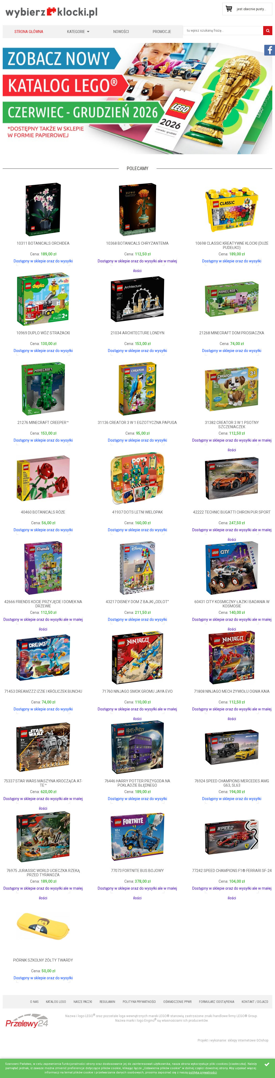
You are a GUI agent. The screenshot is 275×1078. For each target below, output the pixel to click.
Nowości (121, 31)
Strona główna (29, 31)
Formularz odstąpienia (216, 1002)
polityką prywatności (203, 1072)
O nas (34, 1002)
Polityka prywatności (139, 1002)
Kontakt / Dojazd (255, 1002)
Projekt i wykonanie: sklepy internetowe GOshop (233, 1040)
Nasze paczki (83, 1002)
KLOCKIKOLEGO (52, 12)
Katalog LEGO (56, 1002)
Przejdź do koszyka (229, 9)
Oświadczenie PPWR (177, 1002)
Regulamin (107, 1002)
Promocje (162, 31)
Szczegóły (22, 259)
